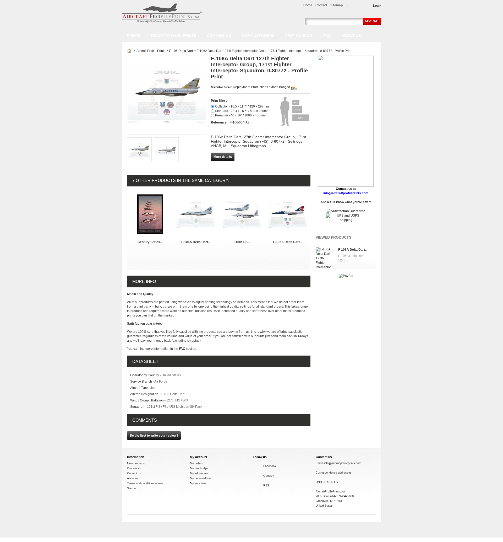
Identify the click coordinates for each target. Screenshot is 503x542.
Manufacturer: (222, 87)
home (307, 5)
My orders (196, 463)
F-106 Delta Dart (181, 51)
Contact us (134, 473)
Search (372, 21)
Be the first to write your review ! (154, 435)
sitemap (336, 5)
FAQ (327, 36)
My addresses (199, 473)
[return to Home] (129, 51)
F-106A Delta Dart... (195, 242)
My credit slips (199, 468)
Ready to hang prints (173, 36)
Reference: (219, 122)
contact (321, 5)
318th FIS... (242, 242)
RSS (266, 485)
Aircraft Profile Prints (150, 51)
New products (136, 463)
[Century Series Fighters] (150, 196)
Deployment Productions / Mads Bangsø (261, 87)
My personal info (200, 478)
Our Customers (258, 36)
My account (198, 457)
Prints (133, 36)
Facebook (269, 466)
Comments (144, 420)
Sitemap (132, 488)
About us (351, 36)
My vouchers (198, 483)
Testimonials (299, 36)
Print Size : (219, 101)
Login (377, 6)
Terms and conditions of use (145, 483)
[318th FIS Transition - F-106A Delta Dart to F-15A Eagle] (241, 196)
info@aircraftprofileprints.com (342, 463)
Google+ (268, 475)
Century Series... (150, 242)
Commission (219, 36)
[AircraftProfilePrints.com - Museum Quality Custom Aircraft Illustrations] (162, 13)
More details (223, 157)
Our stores (134, 468)
